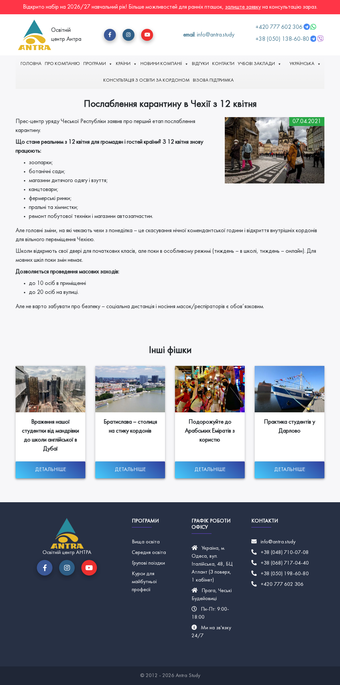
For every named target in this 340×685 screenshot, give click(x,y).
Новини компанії (161, 64)
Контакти (223, 64)
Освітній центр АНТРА (66, 552)
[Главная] (34, 35)
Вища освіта (146, 542)
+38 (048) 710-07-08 (285, 552)
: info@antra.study (208, 35)
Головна (31, 64)
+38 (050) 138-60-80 (282, 39)
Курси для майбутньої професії (144, 581)
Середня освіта (149, 552)
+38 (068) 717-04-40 (285, 563)
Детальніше (50, 469)
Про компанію (62, 64)
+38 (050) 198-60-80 (285, 574)
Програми (94, 64)
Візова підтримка (213, 80)
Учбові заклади (256, 64)
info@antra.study (278, 542)
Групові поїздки (148, 563)
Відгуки (200, 64)
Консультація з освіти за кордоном (146, 80)
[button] (110, 35)
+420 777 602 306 (279, 27)
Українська (302, 64)
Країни (123, 64)
